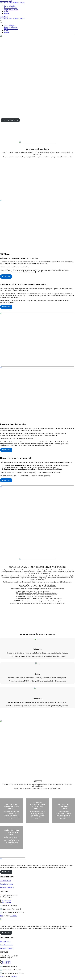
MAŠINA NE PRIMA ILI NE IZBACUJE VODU (11, 832)
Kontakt (6, 13)
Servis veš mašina (9, 6)
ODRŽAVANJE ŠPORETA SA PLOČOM (63, 807)
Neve (1, 916)
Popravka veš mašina (10, 8)
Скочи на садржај (6, 1)
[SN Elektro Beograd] (37, 3)
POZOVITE (4, 17)
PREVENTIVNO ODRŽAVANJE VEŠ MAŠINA (11, 807)
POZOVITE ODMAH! (10, 120)
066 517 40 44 (6, 902)
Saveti (6, 11)
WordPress (13, 916)
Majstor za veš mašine (11, 10)
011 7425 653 (6, 900)
